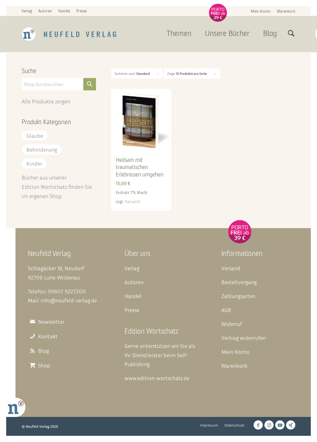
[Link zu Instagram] (269, 425)
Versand (132, 201)
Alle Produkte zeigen (46, 101)
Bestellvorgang (239, 282)
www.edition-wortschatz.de (156, 378)
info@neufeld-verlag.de (69, 300)
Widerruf (231, 323)
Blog (43, 351)
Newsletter (51, 321)
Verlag (27, 10)
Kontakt (48, 336)
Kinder (34, 163)
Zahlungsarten (238, 295)
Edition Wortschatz (44, 186)
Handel (64, 10)
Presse (81, 10)
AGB (226, 309)
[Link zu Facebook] (258, 425)
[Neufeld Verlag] (69, 34)
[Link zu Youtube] (279, 425)
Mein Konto (261, 11)
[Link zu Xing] (290, 425)
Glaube (34, 135)
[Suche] (291, 34)
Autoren (45, 10)
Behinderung (41, 149)
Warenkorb (286, 11)
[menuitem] (261, 11)
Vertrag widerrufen (243, 337)
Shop (56, 196)
